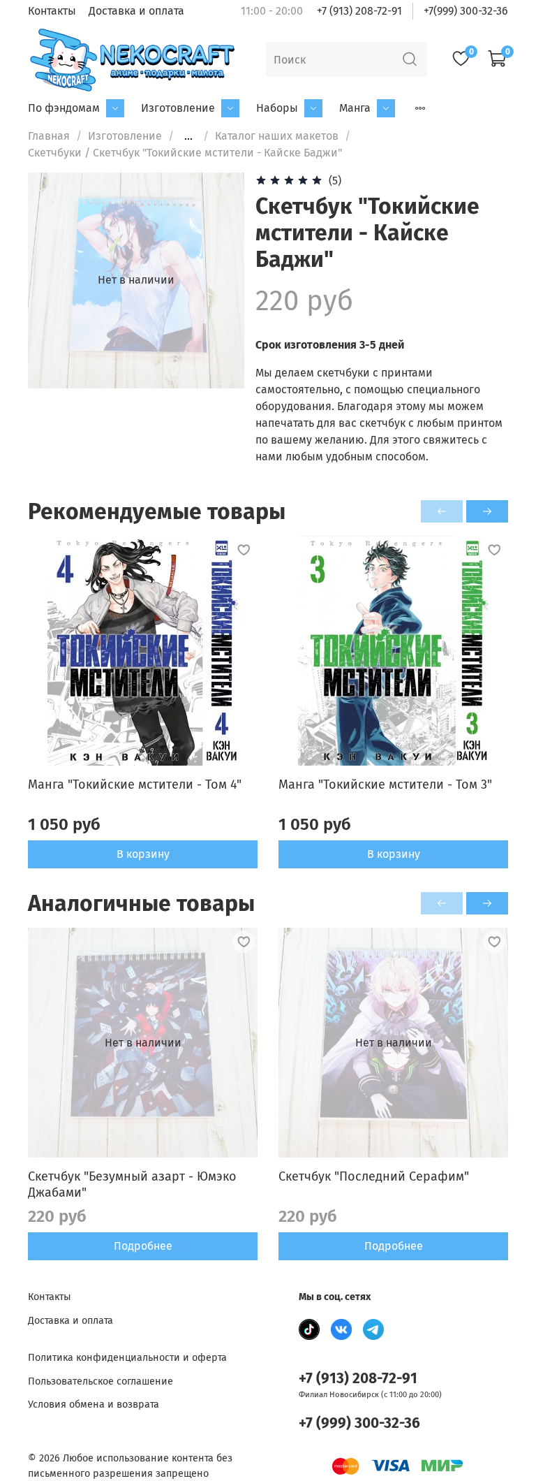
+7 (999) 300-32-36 (359, 1423)
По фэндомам (64, 108)
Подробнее (143, 1246)
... (188, 136)
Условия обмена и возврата (93, 1404)
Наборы (277, 108)
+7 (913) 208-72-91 (359, 10)
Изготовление (178, 108)
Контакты (52, 10)
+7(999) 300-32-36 (466, 10)
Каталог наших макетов (276, 136)
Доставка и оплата (136, 10)
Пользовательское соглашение (100, 1381)
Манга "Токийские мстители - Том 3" (385, 784)
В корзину (143, 854)
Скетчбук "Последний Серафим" (373, 1176)
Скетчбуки (55, 152)
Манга (355, 108)
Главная (49, 136)
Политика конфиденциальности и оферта (127, 1358)
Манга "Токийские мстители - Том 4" (134, 784)
